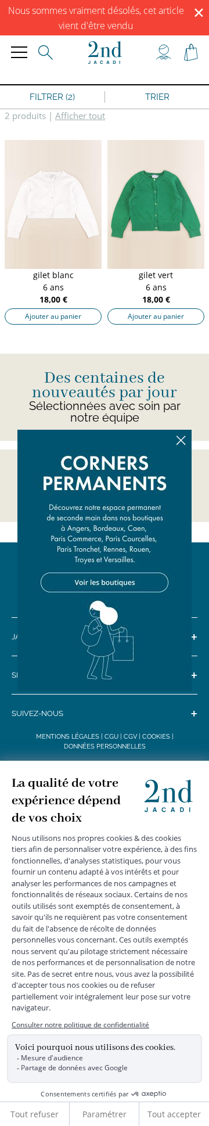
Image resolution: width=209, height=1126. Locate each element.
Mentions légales (67, 736)
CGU (111, 736)
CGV (130, 736)
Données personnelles (105, 746)
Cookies (156, 736)
